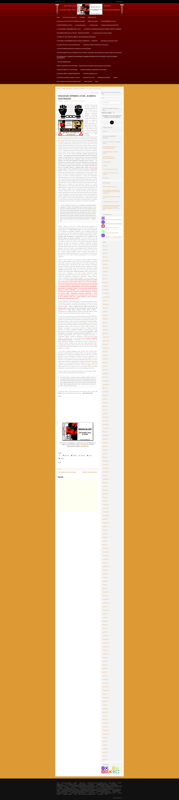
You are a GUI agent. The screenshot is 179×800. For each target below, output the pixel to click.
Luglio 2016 (105, 617)
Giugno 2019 (105, 490)
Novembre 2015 (106, 646)
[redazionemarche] (117, 771)
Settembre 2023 (106, 304)
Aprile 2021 (105, 409)
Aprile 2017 (105, 584)
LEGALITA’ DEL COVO (88, 77)
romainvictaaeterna (109, 227)
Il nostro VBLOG (119, 1)
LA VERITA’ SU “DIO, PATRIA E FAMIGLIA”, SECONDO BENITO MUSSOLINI (76, 37)
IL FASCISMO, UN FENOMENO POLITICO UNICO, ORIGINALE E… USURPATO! (77, 40)
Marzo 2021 (105, 413)
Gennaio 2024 (105, 289)
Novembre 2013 (106, 734)
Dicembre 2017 (106, 555)
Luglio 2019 (105, 486)
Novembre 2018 (106, 515)
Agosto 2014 (105, 701)
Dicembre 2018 (106, 511)
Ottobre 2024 (105, 264)
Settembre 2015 (106, 653)
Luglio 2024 (105, 271)
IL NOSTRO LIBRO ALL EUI (90, 73)
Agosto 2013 (105, 741)
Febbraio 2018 (105, 548)
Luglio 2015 (105, 661)
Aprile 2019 (105, 497)
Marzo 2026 (105, 246)
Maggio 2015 (105, 668)
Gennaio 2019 (105, 508)
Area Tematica (69, 88)
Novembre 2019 (106, 471)
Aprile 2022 (105, 366)
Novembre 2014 (106, 690)
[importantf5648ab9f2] (110, 771)
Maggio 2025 (105, 249)
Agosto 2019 (105, 482)
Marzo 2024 (105, 282)
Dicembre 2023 (106, 293)
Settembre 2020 (106, 435)
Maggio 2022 (105, 362)
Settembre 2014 (106, 697)
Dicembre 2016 (106, 599)
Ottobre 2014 (105, 694)
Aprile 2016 (105, 628)
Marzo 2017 (105, 588)
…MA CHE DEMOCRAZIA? (64, 61)
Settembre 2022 (106, 348)
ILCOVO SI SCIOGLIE (107, 161)
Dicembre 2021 (106, 380)
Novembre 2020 (106, 428)
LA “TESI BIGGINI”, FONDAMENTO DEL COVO (69, 29)
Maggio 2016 (105, 624)
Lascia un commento (94, 92)
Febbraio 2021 (105, 417)
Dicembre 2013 (106, 730)
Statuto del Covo (92, 17)
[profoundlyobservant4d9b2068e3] (117, 768)
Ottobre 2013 (105, 737)
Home (58, 17)
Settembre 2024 (106, 267)
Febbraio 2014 (105, 723)
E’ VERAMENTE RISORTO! (108, 201)
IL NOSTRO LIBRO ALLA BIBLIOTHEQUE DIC (68, 73)
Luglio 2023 (105, 311)
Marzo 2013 (105, 759)
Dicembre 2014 (106, 686)
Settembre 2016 (106, 610)
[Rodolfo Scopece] (106, 771)
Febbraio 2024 (105, 286)
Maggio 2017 (105, 581)
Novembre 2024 (106, 260)
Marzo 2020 (105, 457)
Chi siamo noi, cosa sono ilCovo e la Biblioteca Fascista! (71, 21)
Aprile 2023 (105, 322)
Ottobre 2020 (105, 431)
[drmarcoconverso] (110, 768)
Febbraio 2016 (105, 635)
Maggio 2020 (105, 450)
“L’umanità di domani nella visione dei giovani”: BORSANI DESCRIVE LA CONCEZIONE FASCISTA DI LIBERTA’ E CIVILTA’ (112, 207)
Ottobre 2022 (105, 344)
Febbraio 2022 (105, 373)
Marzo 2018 (105, 544)
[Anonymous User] (103, 768)
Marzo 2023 (105, 326)
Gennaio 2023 (105, 333)
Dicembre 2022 (106, 337)
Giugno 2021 (105, 402)
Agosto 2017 (105, 570)
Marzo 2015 (105, 675)
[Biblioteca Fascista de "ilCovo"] (89, 9)
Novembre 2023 (106, 297)
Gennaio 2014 (105, 726)
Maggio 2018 (105, 537)
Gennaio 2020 (105, 464)
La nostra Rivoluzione (80, 25)
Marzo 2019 (105, 501)
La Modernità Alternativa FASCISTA (109, 25)
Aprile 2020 (105, 453)
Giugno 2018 (105, 533)
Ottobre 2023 (105, 300)
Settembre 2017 (106, 566)
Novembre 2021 (106, 384)
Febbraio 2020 (105, 460)
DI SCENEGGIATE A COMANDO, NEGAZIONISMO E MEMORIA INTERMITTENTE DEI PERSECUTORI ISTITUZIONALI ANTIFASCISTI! (87, 57)
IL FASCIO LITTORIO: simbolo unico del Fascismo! (95, 44)
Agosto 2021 (105, 395)
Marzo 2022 (105, 369)
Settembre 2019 (106, 479)
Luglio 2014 (105, 704)
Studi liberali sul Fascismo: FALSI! (109, 40)
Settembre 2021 (106, 391)
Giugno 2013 (105, 748)
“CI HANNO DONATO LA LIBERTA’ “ (109, 196)
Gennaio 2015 (105, 683)
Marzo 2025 (105, 257)
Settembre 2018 (106, 522)
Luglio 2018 (105, 530)
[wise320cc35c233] (106, 768)
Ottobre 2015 (105, 650)
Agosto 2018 (105, 526)
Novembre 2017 (106, 559)
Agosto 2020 (105, 439)
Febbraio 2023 (105, 329)
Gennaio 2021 (105, 420)
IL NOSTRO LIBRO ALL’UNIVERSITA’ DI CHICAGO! (93, 69)
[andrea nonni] (113, 771)
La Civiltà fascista (93, 25)
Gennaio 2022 (105, 377)
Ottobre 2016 (105, 606)
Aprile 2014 (105, 715)
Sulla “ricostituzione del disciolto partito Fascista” (69, 81)
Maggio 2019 (105, 493)
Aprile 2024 (105, 278)
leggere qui (82, 177)
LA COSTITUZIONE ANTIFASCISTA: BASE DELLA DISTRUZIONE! (74, 48)
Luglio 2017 (105, 573)
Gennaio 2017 (105, 595)
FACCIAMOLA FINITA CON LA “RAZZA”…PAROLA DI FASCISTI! (73, 33)
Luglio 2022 (105, 355)
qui (59, 140)
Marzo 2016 (105, 632)
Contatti (115, 77)
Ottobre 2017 (105, 562)
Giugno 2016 (105, 621)
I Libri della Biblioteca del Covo (108, 21)
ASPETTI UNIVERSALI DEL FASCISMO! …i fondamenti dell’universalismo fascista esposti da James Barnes (84, 65)
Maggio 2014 (105, 712)
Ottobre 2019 (105, 475)
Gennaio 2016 (105, 639)
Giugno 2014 (105, 708)
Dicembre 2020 (106, 424)
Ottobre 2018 (105, 519)
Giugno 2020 (105, 446)
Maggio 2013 (105, 752)
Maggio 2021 (105, 406)
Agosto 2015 (105, 657)
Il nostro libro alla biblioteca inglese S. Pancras (68, 77)
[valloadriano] (113, 768)
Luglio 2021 (105, 399)
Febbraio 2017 (105, 592)
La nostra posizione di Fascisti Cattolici (102, 33)
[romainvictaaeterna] (103, 771)
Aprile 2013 (105, 755)
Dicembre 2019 (106, 468)
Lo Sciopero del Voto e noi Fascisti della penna (68, 44)
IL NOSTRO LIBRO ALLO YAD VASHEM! (67, 69)
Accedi (102, 97)
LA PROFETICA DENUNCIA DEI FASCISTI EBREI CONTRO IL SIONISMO (102, 29)
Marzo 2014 (105, 719)
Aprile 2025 (105, 253)
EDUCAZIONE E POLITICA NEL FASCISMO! (67, 472)
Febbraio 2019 (105, 504)
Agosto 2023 (105, 308)
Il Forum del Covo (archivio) (69, 17)
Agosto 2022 (105, 351)
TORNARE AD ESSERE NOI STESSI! (90, 472)
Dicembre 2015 (106, 643)
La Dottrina (82, 17)
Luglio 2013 (105, 745)
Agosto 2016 (105, 613)
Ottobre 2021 (105, 388)
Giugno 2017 (105, 577)
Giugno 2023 (105, 315)
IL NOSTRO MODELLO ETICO (64, 25)
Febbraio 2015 (105, 679)
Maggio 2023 (105, 318)
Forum (96, 81)
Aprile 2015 (105, 672)
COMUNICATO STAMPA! (103, 77)
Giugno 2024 (105, 275)
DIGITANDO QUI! (85, 446)
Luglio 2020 (105, 442)
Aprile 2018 (105, 541)
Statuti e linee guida (93, 21)
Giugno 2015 (105, 664)
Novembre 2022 (106, 340)
